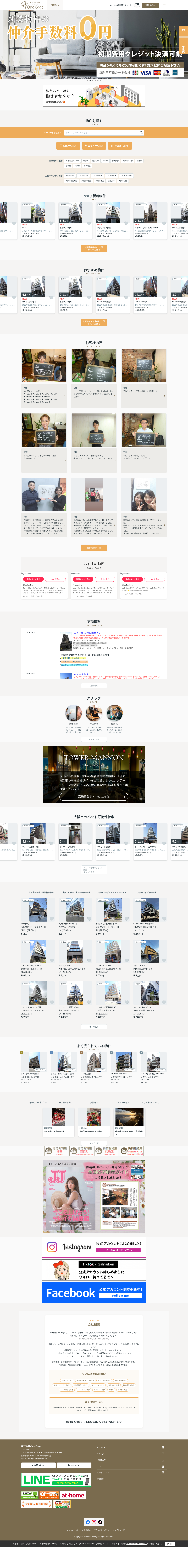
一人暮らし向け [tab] (66, 1102)
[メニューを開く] (164, 5)
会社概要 (120, 5)
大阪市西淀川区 (71, 181)
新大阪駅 (115, 161)
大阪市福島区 (97, 176)
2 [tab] (90, 80)
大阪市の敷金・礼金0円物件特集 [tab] (76, 892)
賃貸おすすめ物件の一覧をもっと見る (94, 322)
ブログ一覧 (94, 1143)
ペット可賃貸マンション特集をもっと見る (93, 870)
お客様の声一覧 (94, 548)
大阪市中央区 (86, 181)
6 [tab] (100, 80)
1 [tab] (87, 80)
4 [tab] (95, 80)
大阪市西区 (100, 181)
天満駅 (77, 166)
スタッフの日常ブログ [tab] (37, 1102)
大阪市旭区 (123, 181)
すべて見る (94, 1027)
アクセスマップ (103, 1473)
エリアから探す (96, 146)
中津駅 (139, 161)
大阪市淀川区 (83, 176)
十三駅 (105, 161)
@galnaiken (26, 573)
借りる (54, 5)
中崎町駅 (87, 166)
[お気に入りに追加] (14, 223)
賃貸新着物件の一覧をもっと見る (94, 248)
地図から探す (122, 146)
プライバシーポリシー (102, 1530)
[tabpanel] (94, 44)
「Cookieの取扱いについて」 (136, 1544)
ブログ (99, 1466)
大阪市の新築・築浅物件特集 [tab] (41, 892)
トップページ (102, 1448)
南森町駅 (95, 161)
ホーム (113, 5)
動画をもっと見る (33, 579)
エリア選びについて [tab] (150, 1102)
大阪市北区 (70, 176)
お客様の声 (101, 1460)
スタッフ (127, 5)
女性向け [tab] (94, 1102)
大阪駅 (85, 161)
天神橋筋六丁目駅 (72, 161)
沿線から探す (70, 146)
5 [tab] (97, 80)
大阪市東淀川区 (126, 176)
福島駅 (68, 166)
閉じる (170, 1544)
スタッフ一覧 (94, 739)
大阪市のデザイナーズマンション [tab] (111, 892)
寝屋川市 (111, 181)
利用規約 (87, 1530)
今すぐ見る (55, 579)
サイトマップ (120, 1530)
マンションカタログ (72, 1530)
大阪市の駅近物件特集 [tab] (146, 892)
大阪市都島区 (111, 176)
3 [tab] (92, 80)
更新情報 (94, 686)
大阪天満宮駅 (128, 161)
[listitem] (38, 221)
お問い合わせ (150, 5)
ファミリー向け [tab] (122, 1102)
